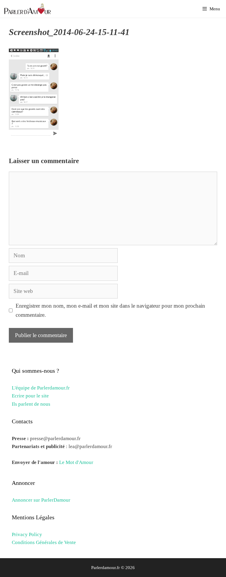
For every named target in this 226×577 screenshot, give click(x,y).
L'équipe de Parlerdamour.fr (41, 388)
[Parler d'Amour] (28, 9)
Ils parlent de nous (31, 404)
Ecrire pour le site (30, 396)
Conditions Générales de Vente (44, 542)
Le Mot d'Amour (76, 462)
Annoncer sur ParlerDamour (41, 500)
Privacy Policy (27, 534)
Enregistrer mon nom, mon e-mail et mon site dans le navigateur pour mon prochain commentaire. (110, 310)
